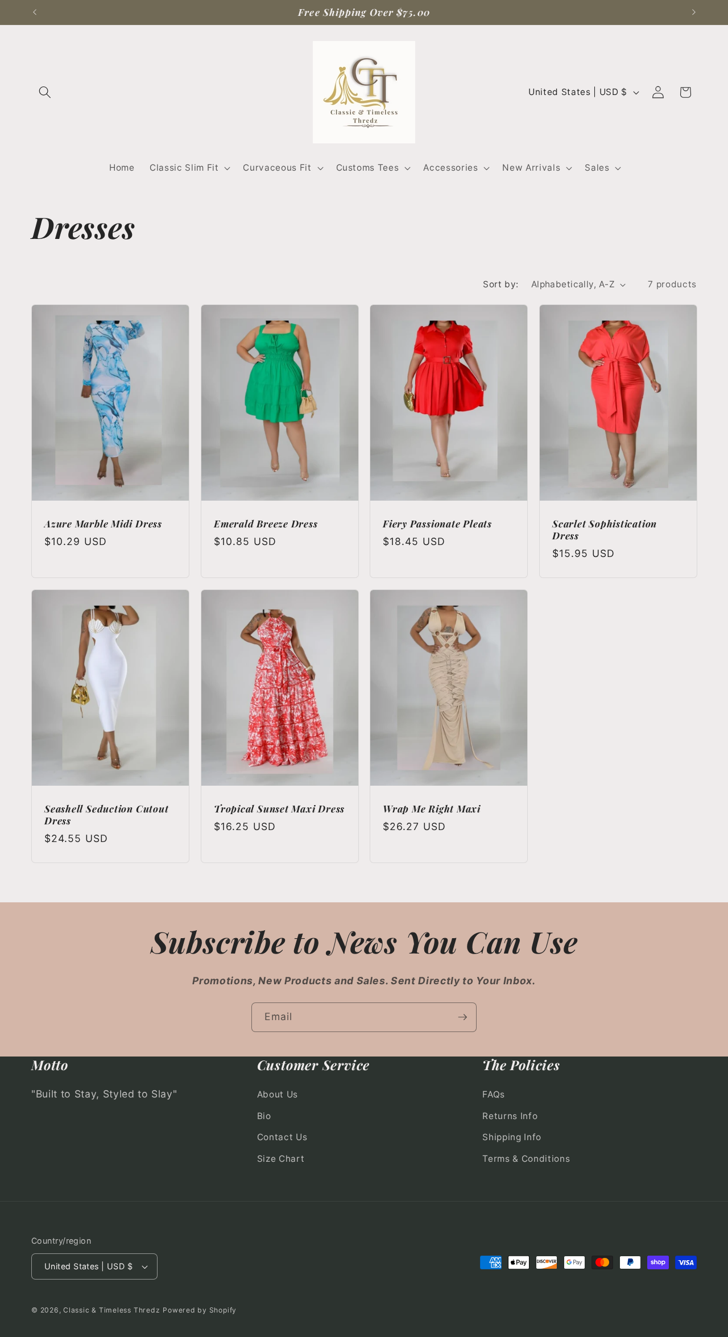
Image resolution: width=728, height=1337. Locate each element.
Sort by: (501, 284)
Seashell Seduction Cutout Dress (106, 815)
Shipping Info (511, 1137)
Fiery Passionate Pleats (437, 524)
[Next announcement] (693, 12)
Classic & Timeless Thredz (111, 1310)
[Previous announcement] (34, 12)
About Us (277, 1094)
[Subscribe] (462, 1017)
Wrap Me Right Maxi (432, 809)
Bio (264, 1116)
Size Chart (281, 1158)
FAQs (493, 1094)
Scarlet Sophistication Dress (604, 530)
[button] (45, 92)
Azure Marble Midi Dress (103, 524)
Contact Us (282, 1137)
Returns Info (509, 1116)
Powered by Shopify (200, 1310)
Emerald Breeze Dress (266, 524)
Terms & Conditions (526, 1158)
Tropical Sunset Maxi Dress (279, 809)
